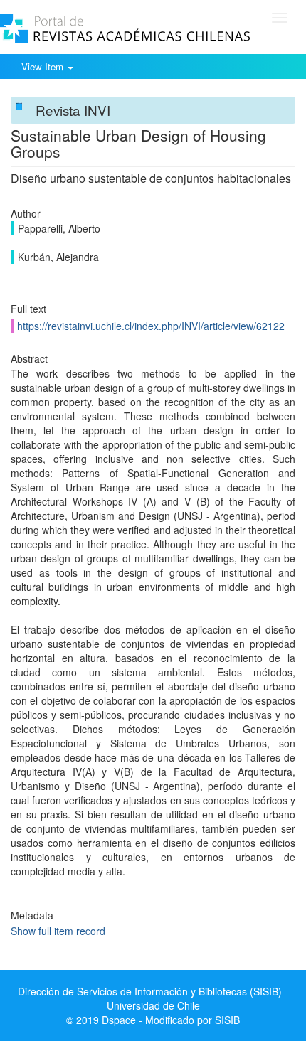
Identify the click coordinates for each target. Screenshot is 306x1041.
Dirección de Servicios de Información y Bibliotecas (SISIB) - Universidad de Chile (153, 998)
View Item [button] (43, 66)
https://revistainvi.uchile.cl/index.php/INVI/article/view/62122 (151, 326)
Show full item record (58, 931)
